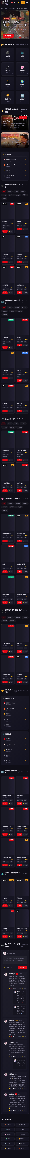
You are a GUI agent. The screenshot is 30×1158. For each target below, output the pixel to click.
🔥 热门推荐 (22, 1148)
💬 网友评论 (22, 1143)
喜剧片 (16, 191)
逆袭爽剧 (25, 617)
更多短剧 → (25, 611)
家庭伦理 (5, 314)
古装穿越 (5, 620)
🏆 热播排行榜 (22, 1139)
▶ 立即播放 (8, 36)
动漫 (14, 8)
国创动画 (20, 507)
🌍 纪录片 (8, 1139)
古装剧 (9, 307)
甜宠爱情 (10, 617)
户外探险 (5, 427)
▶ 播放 (4, 231)
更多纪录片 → (24, 874)
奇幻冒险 (5, 507)
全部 (4, 191)
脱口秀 (16, 423)
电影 (6, 8)
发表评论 (22, 967)
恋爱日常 (18, 503)
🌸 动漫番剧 (8, 1134)
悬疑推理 (12, 507)
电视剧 (10, 8)
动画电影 (18, 195)
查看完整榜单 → (24, 110)
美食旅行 (12, 427)
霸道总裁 (18, 617)
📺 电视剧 (8, 1129)
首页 (2, 8)
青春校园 (20, 311)
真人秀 (9, 423)
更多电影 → (24, 185)
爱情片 (10, 195)
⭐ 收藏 (10, 231)
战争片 (4, 198)
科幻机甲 (25, 503)
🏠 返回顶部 (8, 1124)
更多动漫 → (25, 498)
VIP (23, 2)
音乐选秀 (23, 423)
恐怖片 (4, 195)
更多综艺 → (25, 419)
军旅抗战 (12, 311)
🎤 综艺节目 (22, 1129)
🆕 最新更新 (8, 1143)
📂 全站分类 (8, 1148)
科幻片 (22, 191)
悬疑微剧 (12, 620)
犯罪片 (24, 195)
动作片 (9, 191)
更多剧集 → (24, 301)
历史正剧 (5, 311)
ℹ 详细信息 (19, 36)
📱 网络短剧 (22, 1134)
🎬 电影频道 (22, 1124)
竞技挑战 (20, 427)
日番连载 (5, 510)
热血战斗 (10, 503)
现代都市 (17, 307)
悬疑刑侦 (24, 307)
